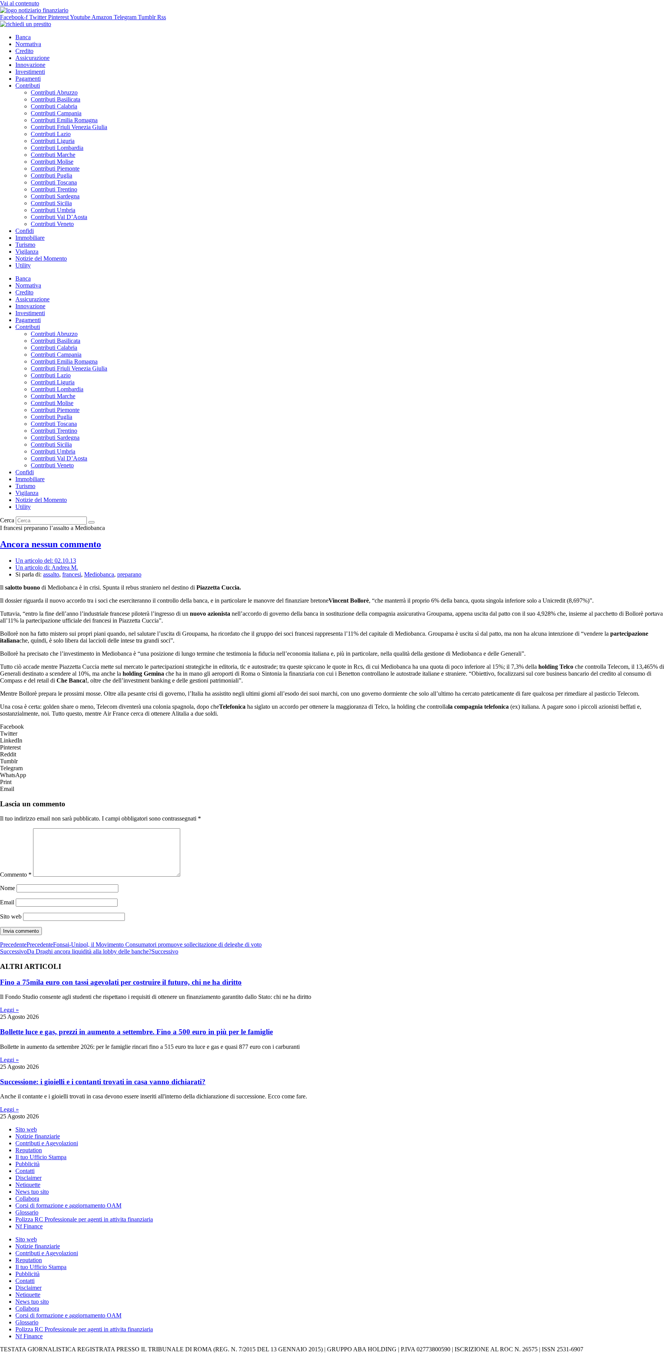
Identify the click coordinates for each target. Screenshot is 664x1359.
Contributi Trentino (54, 189)
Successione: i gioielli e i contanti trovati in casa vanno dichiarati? (103, 1082)
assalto (51, 574)
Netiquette (27, 1184)
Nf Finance (29, 1226)
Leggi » (9, 1010)
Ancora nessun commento (50, 544)
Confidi (24, 231)
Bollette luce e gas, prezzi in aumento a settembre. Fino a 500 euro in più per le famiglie (136, 1032)
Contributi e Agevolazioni (46, 1143)
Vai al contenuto (19, 3)
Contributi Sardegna (55, 196)
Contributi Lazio (51, 134)
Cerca (7, 520)
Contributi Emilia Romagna (64, 120)
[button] (332, 726)
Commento (16, 874)
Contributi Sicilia (51, 203)
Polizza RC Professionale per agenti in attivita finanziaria (84, 1219)
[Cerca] (91, 522)
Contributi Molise (52, 161)
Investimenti (30, 71)
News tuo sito (32, 1191)
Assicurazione (32, 58)
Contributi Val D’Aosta (59, 217)
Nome (7, 888)
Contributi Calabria (54, 106)
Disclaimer (28, 1178)
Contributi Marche (53, 154)
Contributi (27, 85)
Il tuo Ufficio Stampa (40, 1157)
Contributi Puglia (51, 175)
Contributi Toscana (54, 182)
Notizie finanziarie (37, 1136)
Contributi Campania (56, 113)
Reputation (28, 1150)
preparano (129, 574)
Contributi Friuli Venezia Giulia (69, 127)
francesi (71, 574)
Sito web (11, 916)
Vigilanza (26, 251)
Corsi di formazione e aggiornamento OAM (68, 1205)
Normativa (28, 44)
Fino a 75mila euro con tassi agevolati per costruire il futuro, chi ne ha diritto (121, 982)
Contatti (25, 1171)
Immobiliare (30, 237)
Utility (23, 265)
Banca (23, 37)
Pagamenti (28, 78)
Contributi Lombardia (57, 148)
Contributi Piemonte (55, 168)
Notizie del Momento (41, 258)
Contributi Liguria (53, 141)
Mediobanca (99, 574)
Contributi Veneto (52, 224)
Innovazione (30, 64)
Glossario (26, 1212)
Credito (24, 51)
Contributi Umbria (53, 210)
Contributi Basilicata (55, 99)
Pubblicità (27, 1164)
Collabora (27, 1198)
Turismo (25, 244)
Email (7, 902)
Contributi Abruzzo (54, 92)
